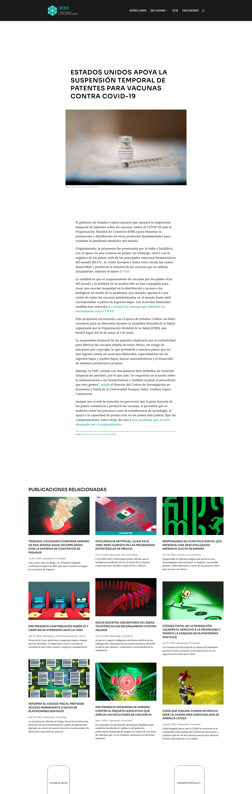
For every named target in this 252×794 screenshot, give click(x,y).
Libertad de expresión (66, 636)
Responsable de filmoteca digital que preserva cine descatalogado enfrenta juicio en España (192, 545)
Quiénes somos (138, 10)
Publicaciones (190, 10)
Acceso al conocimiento (88, 186)
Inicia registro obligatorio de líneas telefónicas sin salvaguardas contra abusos (125, 626)
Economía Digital (129, 554)
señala (105, 385)
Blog (175, 10)
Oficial (82, 636)
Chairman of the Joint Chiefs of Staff (95, 434)
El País (124, 271)
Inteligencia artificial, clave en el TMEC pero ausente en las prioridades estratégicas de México (125, 545)
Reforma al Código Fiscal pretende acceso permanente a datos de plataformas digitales (56, 707)
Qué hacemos (158, 10)
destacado (48, 558)
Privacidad (60, 558)
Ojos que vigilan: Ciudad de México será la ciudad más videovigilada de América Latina (190, 714)
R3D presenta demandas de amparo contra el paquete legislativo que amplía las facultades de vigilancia (123, 710)
